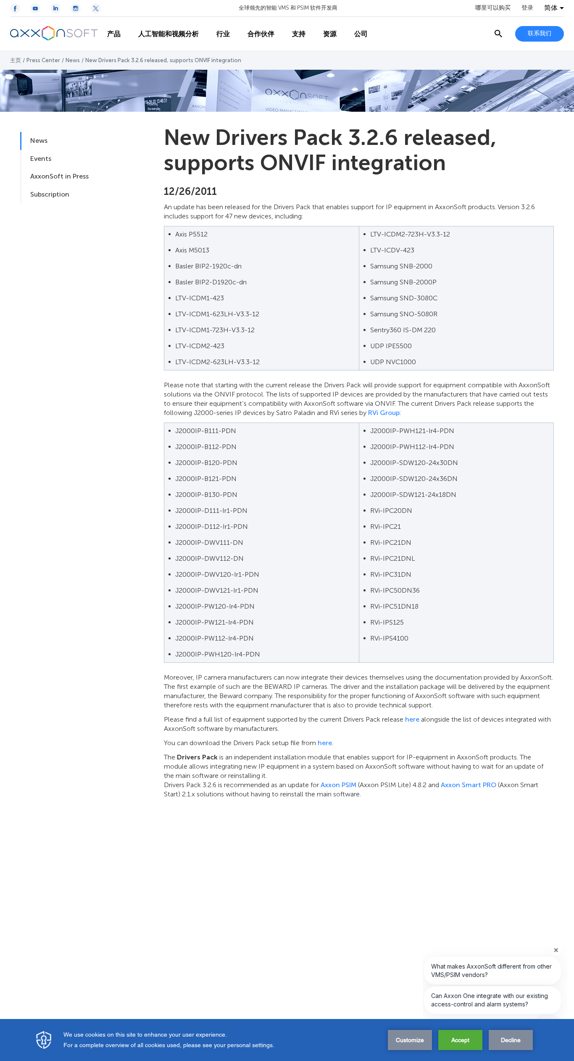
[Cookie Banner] (287, 1040)
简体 (551, 8)
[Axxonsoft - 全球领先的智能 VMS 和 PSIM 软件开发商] (54, 33)
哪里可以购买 (493, 8)
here (412, 719)
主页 (15, 60)
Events (40, 159)
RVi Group (384, 413)
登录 (527, 8)
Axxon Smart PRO (468, 785)
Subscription (49, 194)
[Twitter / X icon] (96, 8)
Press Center (43, 60)
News (73, 60)
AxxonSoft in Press (59, 176)
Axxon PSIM (338, 785)
